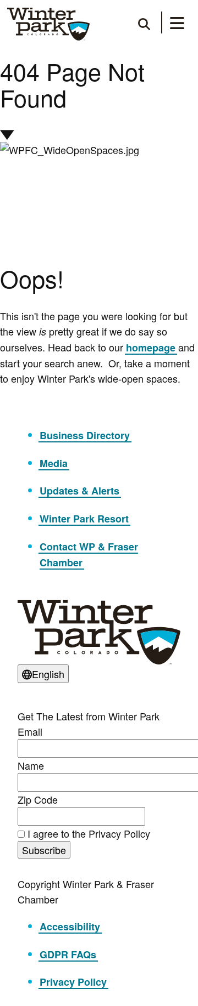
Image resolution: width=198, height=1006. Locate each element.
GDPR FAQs (68, 954)
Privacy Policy (73, 982)
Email (30, 731)
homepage (150, 347)
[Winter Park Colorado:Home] (48, 24)
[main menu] (177, 24)
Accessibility (70, 926)
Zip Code (38, 799)
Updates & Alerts (79, 491)
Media (54, 463)
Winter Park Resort (84, 518)
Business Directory (85, 435)
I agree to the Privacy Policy (89, 833)
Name (31, 765)
